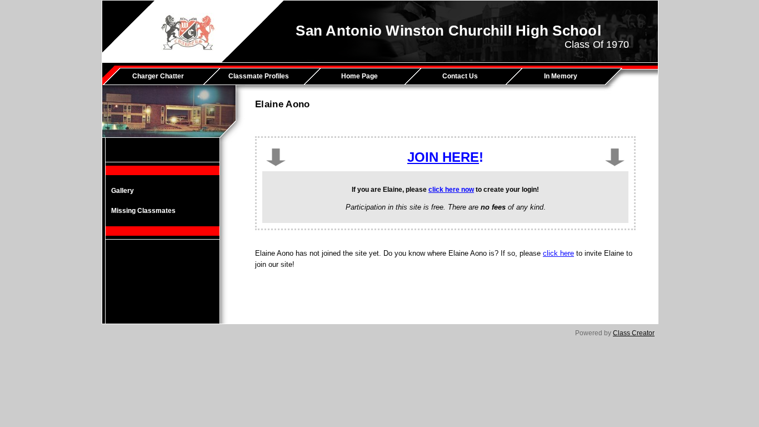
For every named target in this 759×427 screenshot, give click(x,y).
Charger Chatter (158, 76)
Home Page (359, 76)
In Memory (560, 76)
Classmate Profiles (258, 76)
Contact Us (460, 76)
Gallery (122, 191)
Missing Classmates (143, 211)
